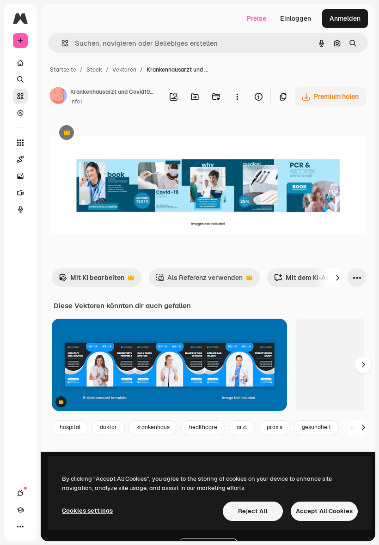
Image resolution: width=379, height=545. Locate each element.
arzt (242, 427)
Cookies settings (87, 511)
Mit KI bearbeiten (91, 280)
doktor (108, 427)
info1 (76, 101)
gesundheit (316, 427)
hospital (70, 427)
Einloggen (295, 18)
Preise (256, 18)
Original (109, 133)
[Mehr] (20, 526)
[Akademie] (20, 510)
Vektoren (124, 69)
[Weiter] (337, 277)
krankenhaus (153, 427)
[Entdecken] (20, 112)
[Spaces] (20, 159)
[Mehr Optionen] (237, 96)
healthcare (203, 427)
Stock (94, 69)
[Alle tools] (20, 142)
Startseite (63, 69)
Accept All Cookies (324, 511)
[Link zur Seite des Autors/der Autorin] (58, 97)
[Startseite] (20, 62)
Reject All (253, 511)
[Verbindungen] (20, 493)
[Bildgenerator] (20, 176)
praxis (274, 427)
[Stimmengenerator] (20, 209)
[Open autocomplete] (61, 43)
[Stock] (20, 96)
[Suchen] (20, 79)
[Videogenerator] (20, 192)
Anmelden (345, 18)
